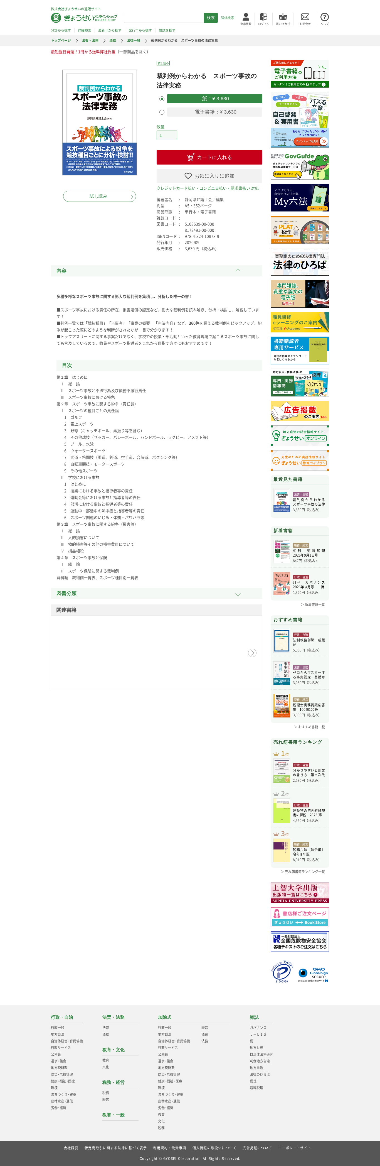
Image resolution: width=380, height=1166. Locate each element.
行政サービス (61, 1047)
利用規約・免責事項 (169, 1147)
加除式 (164, 1017)
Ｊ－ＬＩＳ (258, 1034)
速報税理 (256, 1087)
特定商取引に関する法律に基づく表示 (116, 1147)
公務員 (56, 1054)
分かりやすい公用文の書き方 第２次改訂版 (309, 772)
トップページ (61, 40)
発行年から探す (140, 30)
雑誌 (254, 1017)
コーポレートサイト (294, 1147)
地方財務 (256, 1047)
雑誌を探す (167, 30)
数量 (160, 126)
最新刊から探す (110, 30)
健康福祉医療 (63, 1081)
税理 (253, 1081)
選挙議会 (58, 1061)
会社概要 (71, 1147)
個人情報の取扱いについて (214, 1147)
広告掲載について (257, 1147)
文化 (105, 1066)
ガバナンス (258, 1027)
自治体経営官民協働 (67, 1040)
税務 (105, 1092)
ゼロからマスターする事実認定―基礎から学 (309, 674)
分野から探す (61, 30)
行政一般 (57, 1027)
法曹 (105, 1027)
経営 (105, 1099)
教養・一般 (113, 1115)
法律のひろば (260, 1074)
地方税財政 (59, 1067)
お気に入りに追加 (214, 176)
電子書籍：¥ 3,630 (214, 112)
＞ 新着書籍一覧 (313, 604)
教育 (105, 1060)
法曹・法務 (90, 40)
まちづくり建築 (63, 1094)
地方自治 (57, 1034)
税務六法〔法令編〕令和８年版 (309, 851)
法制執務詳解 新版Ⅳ (309, 642)
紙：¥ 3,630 (215, 98)
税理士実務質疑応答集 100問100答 (309, 707)
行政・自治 (62, 1017)
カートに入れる (214, 157)
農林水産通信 (62, 1101)
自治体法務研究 (261, 1054)
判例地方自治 (260, 1061)
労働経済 (58, 1107)
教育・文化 (113, 1049)
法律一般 (133, 40)
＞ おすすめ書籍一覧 (309, 726)
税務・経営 (113, 1082)
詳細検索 (227, 18)
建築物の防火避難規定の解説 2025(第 (309, 812)
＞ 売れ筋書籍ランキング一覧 (303, 871)
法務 (112, 40)
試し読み (98, 196)
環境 (54, 1087)
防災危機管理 (62, 1074)
